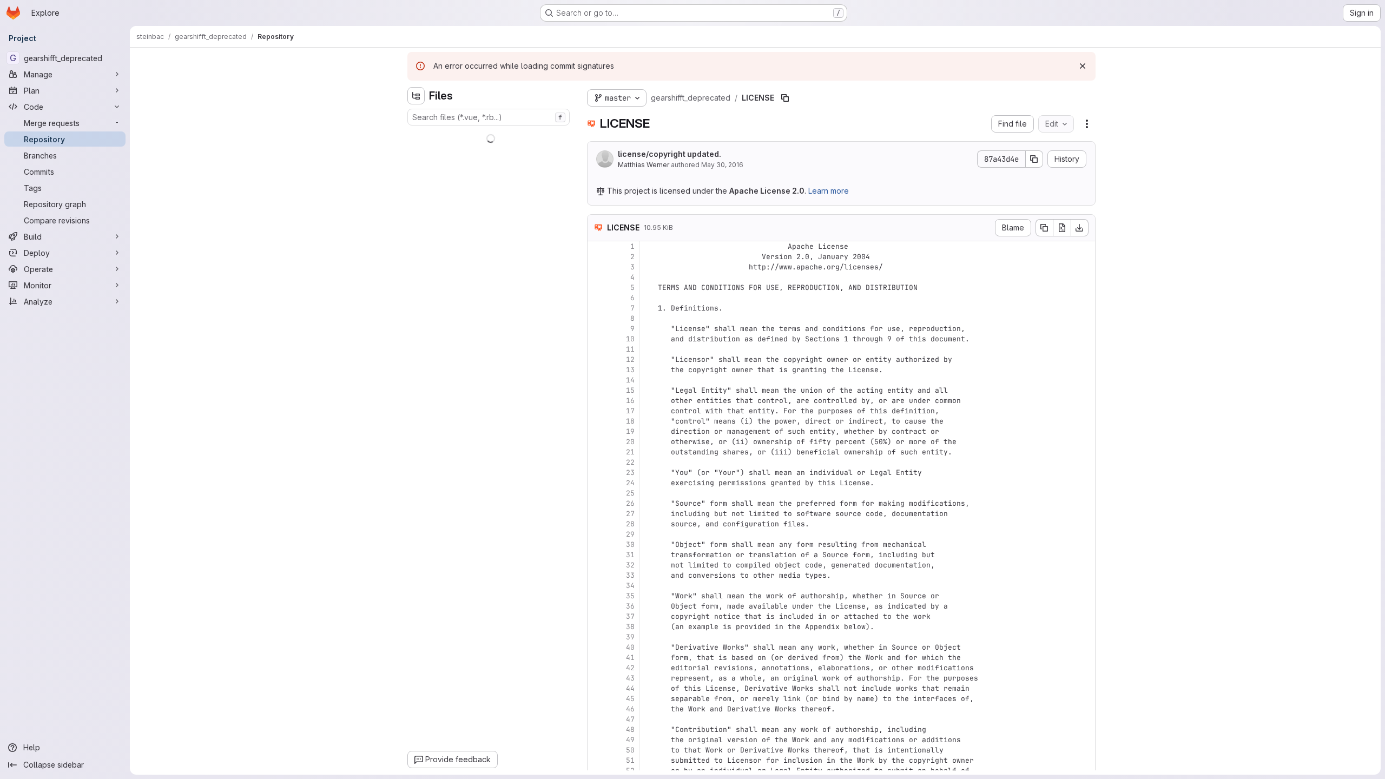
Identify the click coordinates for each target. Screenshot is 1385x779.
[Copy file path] (785, 98)
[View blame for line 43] (597, 678)
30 (630, 544)
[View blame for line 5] (597, 287)
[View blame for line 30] (597, 544)
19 (630, 431)
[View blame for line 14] (597, 380)
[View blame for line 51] (597, 760)
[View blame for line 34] (597, 585)
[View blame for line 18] (597, 421)
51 (630, 760)
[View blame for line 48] (597, 729)
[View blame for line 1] (597, 246)
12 (630, 359)
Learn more (828, 190)
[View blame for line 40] (597, 647)
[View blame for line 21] (597, 452)
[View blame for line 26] (597, 503)
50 (630, 750)
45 (630, 698)
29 (630, 534)
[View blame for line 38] (597, 627)
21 (630, 452)
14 (630, 380)
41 (630, 657)
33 (630, 575)
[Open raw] (1062, 227)
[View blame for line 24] (597, 483)
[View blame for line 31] (597, 555)
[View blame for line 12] (597, 359)
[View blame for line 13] (597, 370)
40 (630, 647)
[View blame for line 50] (597, 750)
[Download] (1080, 227)
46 (630, 709)
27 (630, 513)
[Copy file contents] (1044, 227)
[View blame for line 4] (597, 277)
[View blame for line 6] (597, 298)
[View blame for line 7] (597, 308)
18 (630, 421)
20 (630, 441)
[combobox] (488, 117)
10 (630, 339)
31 (630, 554)
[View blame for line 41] (597, 657)
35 (630, 595)
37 (630, 616)
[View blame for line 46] (597, 709)
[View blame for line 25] (597, 493)
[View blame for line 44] (597, 688)
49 (630, 739)
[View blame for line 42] (597, 668)
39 (630, 637)
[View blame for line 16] (597, 400)
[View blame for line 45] (597, 699)
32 (630, 565)
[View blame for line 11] (597, 349)
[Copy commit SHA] (1034, 159)
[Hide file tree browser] (416, 95)
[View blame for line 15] (597, 390)
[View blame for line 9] (597, 329)
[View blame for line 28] (597, 524)
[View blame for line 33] (597, 575)
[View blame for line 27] (597, 514)
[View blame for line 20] (597, 442)
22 (630, 462)
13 (630, 369)
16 (630, 400)
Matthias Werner (643, 165)
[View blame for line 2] (597, 257)
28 (630, 524)
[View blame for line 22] (597, 462)
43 (630, 678)
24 (630, 482)
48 (630, 729)
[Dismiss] (1082, 66)
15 (630, 390)
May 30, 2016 (722, 165)
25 (630, 493)
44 (630, 688)
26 (630, 503)
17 (630, 410)
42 (630, 667)
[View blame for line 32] (597, 565)
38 (630, 626)
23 (630, 472)
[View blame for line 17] (597, 411)
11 (630, 349)
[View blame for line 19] (597, 431)
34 (630, 585)
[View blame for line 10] (597, 339)
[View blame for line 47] (597, 719)
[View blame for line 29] (597, 534)
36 (630, 606)
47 (630, 719)
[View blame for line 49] (597, 740)
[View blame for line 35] (597, 596)
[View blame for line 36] (597, 606)
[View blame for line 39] (597, 637)
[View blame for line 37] (597, 616)
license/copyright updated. (669, 154)
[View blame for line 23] (597, 472)
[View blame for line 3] (597, 267)
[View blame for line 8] (597, 318)
